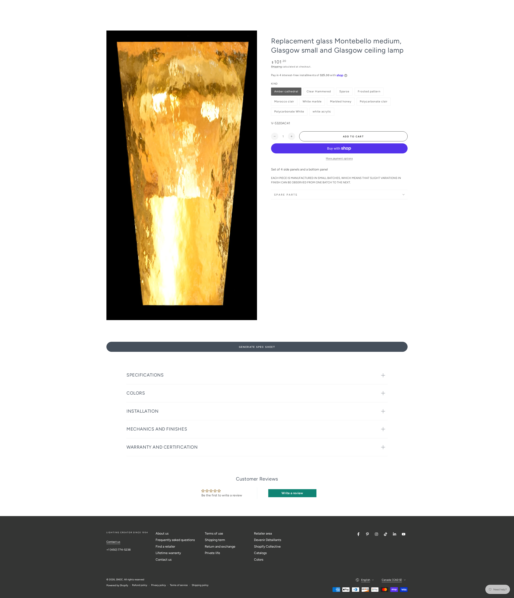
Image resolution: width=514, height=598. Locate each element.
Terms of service (179, 585)
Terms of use (214, 533)
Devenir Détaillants (267, 540)
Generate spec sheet (257, 347)
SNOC (119, 579)
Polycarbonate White (289, 113)
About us (162, 533)
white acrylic (321, 113)
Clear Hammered (318, 93)
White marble (312, 103)
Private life (212, 553)
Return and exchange (220, 546)
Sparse (346, 93)
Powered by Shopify (117, 585)
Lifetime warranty (168, 553)
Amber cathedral (286, 93)
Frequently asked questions (175, 540)
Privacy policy (158, 585)
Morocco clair (284, 103)
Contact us (113, 542)
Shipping (276, 66)
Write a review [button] (292, 493)
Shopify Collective (267, 546)
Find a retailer (165, 546)
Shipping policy (200, 585)
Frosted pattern (369, 93)
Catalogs (260, 553)
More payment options (339, 158)
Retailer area (263, 533)
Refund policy (139, 585)
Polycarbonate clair (374, 103)
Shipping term (215, 540)
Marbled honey (340, 103)
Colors (258, 559)
